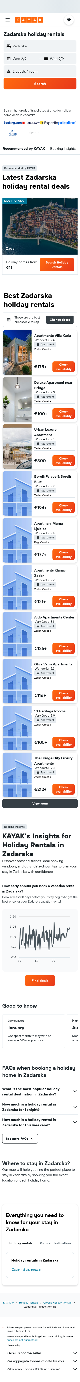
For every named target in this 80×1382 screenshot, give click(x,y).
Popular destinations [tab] (56, 1243)
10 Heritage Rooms (50, 711)
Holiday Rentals (28, 1302)
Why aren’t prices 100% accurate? (33, 1369)
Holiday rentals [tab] (21, 1243)
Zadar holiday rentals (26, 1270)
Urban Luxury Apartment (45, 432)
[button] (7, 20)
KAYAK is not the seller (24, 1353)
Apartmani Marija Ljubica (48, 526)
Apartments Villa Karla (52, 335)
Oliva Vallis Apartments (53, 664)
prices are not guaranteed (22, 1340)
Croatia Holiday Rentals (57, 1302)
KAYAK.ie (8, 1302)
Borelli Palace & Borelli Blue (52, 479)
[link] (40, 980)
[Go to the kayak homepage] (29, 20)
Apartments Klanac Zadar (50, 573)
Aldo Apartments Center (54, 617)
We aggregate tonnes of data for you (35, 1361)
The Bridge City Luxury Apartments (53, 761)
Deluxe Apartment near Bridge (53, 385)
